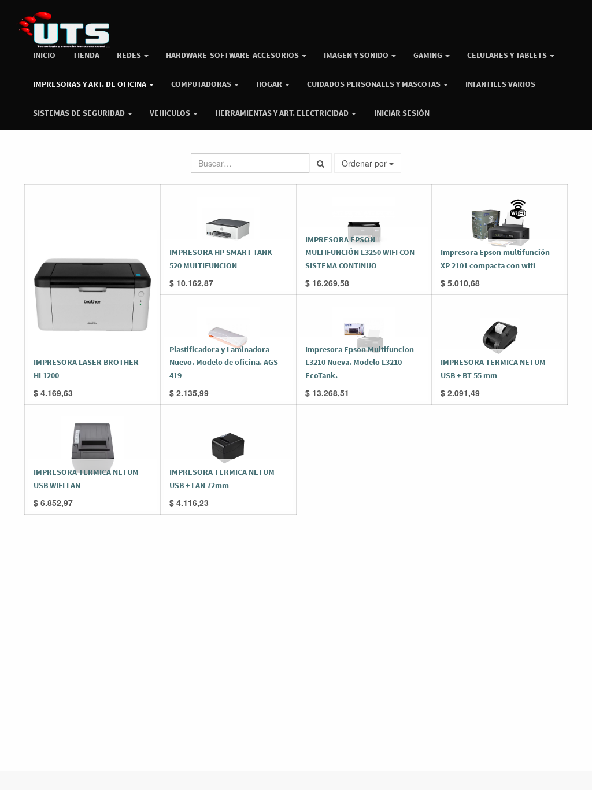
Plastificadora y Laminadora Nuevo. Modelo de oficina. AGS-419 (225, 362)
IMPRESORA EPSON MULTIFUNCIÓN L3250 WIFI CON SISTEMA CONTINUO (360, 252)
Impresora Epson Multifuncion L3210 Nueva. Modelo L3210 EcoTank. (359, 362)
